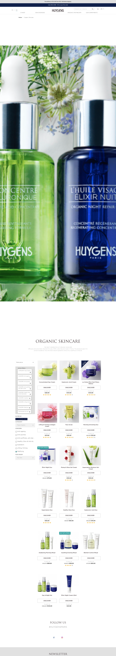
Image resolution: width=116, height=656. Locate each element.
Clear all (21, 419)
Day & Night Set (47, 595)
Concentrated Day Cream (47, 382)
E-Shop (23, 12)
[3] (47, 395)
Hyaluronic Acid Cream (69, 382)
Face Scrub (68, 424)
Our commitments (91, 12)
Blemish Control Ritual (91, 552)
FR (12, 10)
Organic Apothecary (74, 12)
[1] (43, 395)
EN (16, 10)
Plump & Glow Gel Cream (69, 467)
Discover (47, 387)
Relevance (25, 362)
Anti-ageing (21, 431)
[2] (45, 395)
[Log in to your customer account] (97, 9)
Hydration (20, 444)
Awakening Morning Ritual (47, 552)
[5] (50, 395)
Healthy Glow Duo (69, 510)
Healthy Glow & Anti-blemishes (25, 441)
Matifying (20, 451)
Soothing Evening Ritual (69, 552)
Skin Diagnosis (40, 12)
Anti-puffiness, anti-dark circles (25, 438)
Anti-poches (21, 435)
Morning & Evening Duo (90, 424)
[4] (48, 395)
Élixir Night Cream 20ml (69, 595)
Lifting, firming (22, 448)
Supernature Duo (47, 510)
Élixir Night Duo (47, 467)
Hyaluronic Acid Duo (90, 510)
